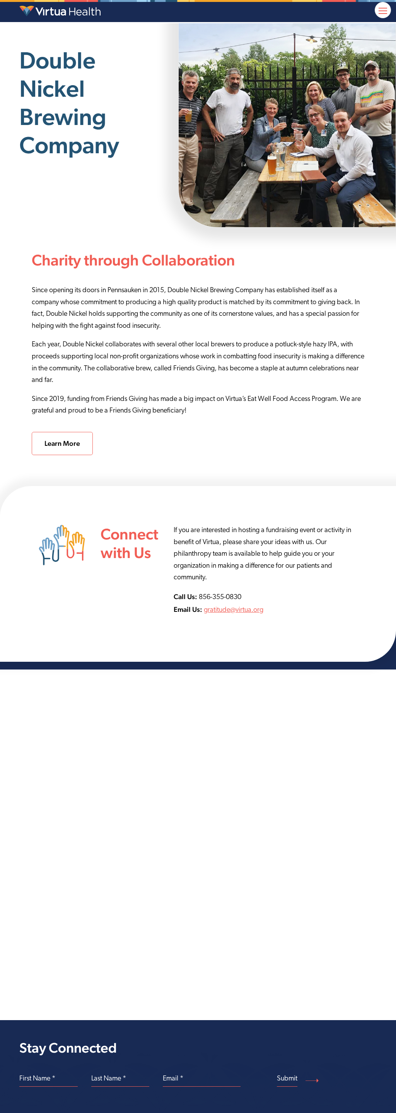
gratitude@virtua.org (233, 610)
